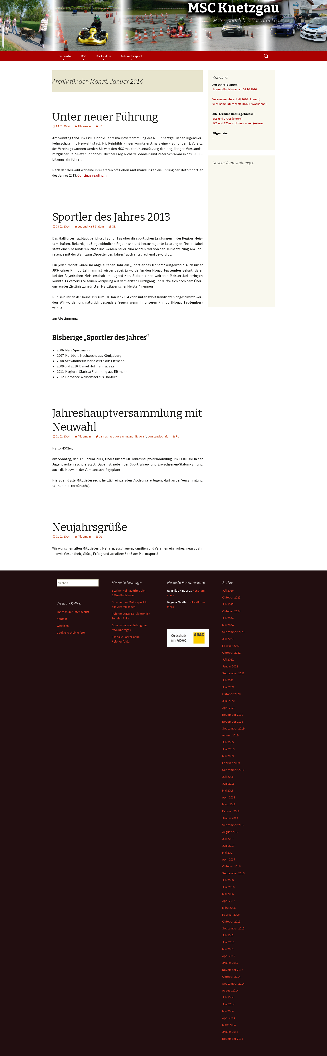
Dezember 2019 (232, 715)
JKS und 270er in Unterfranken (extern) (238, 123)
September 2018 (233, 770)
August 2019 (230, 735)
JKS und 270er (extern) (227, 119)
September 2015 (233, 928)
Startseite (64, 56)
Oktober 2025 (231, 597)
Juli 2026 (228, 590)
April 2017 (228, 859)
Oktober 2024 (231, 611)
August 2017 (230, 832)
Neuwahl (140, 436)
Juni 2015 (228, 942)
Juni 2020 (228, 701)
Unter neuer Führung (105, 117)
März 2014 (229, 1025)
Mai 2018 (228, 790)
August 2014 (230, 990)
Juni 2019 (228, 749)
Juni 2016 (228, 887)
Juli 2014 (228, 997)
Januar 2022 (230, 666)
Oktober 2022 (231, 653)
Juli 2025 (228, 604)
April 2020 (228, 708)
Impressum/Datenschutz (73, 612)
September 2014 (233, 983)
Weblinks (63, 626)
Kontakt (62, 619)
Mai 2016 (228, 894)
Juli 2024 (228, 618)
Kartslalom (103, 56)
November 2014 (232, 970)
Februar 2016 (231, 915)
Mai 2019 (228, 756)
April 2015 (228, 956)
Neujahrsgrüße (89, 527)
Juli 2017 (228, 839)
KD (100, 126)
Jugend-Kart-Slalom (91, 226)
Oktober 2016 (231, 866)
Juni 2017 (228, 846)
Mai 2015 (228, 949)
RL (177, 436)
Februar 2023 (231, 646)
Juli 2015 (228, 935)
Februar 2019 (231, 763)
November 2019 (232, 721)
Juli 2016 (228, 880)
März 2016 (229, 908)
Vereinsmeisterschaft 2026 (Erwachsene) (239, 104)
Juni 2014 (228, 1004)
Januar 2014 (230, 1032)
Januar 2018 (230, 818)
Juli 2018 (228, 777)
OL (113, 226)
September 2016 (233, 873)
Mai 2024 (228, 625)
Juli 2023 (228, 639)
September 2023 (233, 632)
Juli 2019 (228, 742)
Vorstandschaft (158, 436)
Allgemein (84, 126)
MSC (84, 56)
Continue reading (92, 175)
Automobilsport (131, 56)
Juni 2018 (228, 784)
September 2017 (233, 825)
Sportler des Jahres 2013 (111, 217)
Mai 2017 (228, 852)
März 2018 (229, 804)
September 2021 (233, 673)
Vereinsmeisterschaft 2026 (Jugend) (236, 99)
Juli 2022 (228, 659)
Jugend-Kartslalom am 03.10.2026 (234, 89)
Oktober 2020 (231, 694)
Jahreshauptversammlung (116, 436)
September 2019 (233, 728)
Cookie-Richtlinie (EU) (71, 633)
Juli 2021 (228, 680)
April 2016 (228, 901)
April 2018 (228, 797)
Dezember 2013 (232, 1039)
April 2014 (228, 1018)
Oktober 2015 (231, 921)
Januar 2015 (230, 963)
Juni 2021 (228, 687)
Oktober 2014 (231, 977)
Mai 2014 (228, 1011)
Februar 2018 (231, 811)
